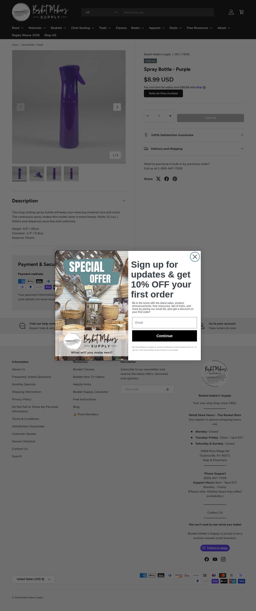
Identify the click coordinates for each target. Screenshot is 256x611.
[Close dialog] (195, 256)
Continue (164, 336)
